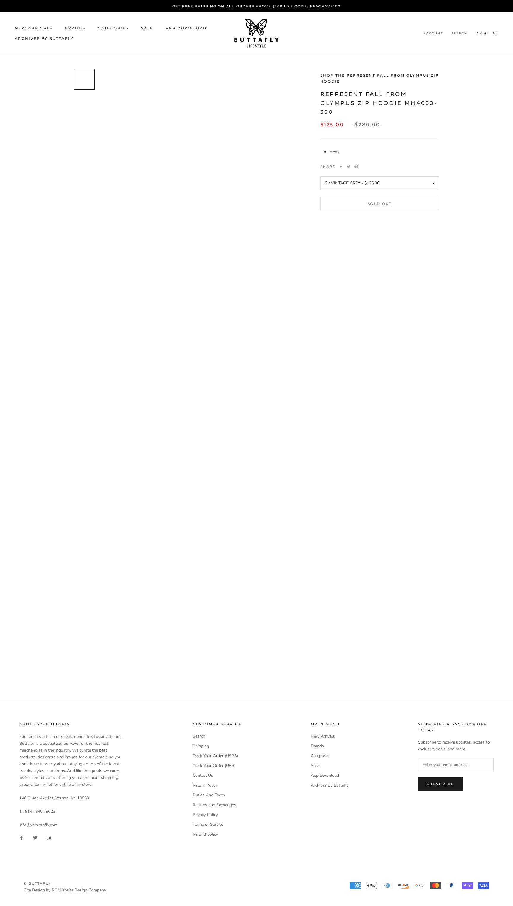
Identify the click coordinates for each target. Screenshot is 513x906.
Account (433, 33)
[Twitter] (348, 166)
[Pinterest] (356, 166)
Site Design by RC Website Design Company (65, 890)
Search (459, 33)
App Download (186, 28)
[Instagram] (49, 837)
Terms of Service (208, 824)
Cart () (487, 33)
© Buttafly (37, 883)
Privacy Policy (205, 814)
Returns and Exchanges (214, 805)
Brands (75, 28)
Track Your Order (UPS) (214, 765)
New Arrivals (34, 28)
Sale (147, 28)
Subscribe (440, 784)
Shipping (201, 746)
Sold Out (380, 203)
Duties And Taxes (209, 795)
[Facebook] (341, 166)
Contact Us (203, 775)
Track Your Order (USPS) (215, 756)
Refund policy (205, 834)
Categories (113, 28)
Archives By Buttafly (44, 38)
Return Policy (205, 785)
